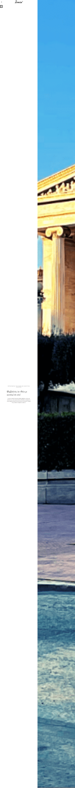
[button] (1, 6)
